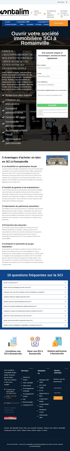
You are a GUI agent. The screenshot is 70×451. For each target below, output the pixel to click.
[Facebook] (66, 2)
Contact (46, 24)
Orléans (24, 430)
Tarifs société (27, 385)
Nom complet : (42, 65)
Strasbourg (7, 430)
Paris (25, 428)
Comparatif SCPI (28, 405)
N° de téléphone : (43, 82)
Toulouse (46, 428)
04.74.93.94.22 (15, 403)
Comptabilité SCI (43, 22)
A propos (38, 24)
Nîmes (34, 430)
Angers (39, 430)
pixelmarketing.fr (36, 446)
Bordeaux (40, 428)
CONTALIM (15, 444)
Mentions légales (28, 402)
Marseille (15, 428)
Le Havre (44, 430)
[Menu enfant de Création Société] (11, 24)
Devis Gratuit (58, 23)
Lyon (28, 428)
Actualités (30, 24)
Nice (51, 428)
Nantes (55, 428)
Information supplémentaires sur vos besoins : (52, 91)
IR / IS (41, 390)
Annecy (29, 430)
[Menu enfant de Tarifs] (22, 24)
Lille (11, 428)
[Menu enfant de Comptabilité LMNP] (23, 22)
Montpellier (62, 428)
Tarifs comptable (28, 382)
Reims (19, 430)
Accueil (7, 22)
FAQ (24, 399)
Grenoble (33, 428)
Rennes (14, 430)
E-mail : (40, 73)
